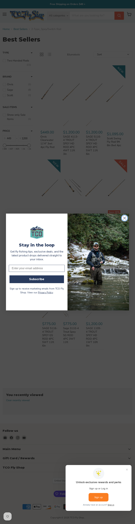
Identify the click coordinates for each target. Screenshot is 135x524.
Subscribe (36, 279)
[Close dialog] (124, 218)
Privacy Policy (45, 292)
